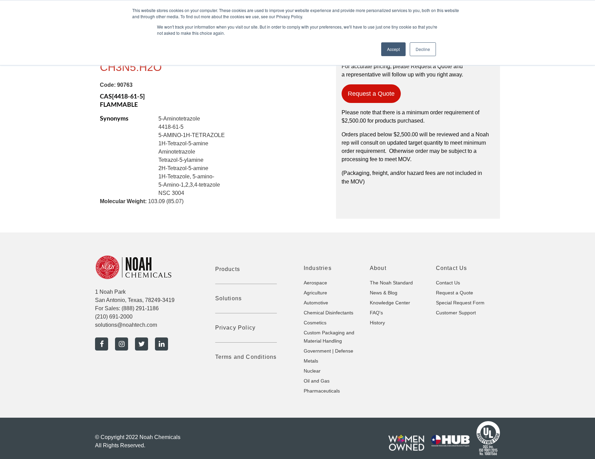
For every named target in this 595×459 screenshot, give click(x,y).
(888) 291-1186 (140, 308)
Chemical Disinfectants (328, 312)
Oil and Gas (317, 381)
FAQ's (376, 312)
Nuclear (312, 371)
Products (227, 269)
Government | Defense (328, 351)
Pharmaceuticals (322, 391)
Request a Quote (371, 93)
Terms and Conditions (246, 357)
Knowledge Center (390, 302)
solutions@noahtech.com (126, 325)
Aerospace (315, 282)
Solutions (228, 298)
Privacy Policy (235, 328)
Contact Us (448, 282)
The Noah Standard (391, 282)
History (377, 322)
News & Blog (383, 292)
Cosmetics (315, 322)
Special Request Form (460, 302)
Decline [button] (423, 49)
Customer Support (456, 312)
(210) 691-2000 (114, 317)
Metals (311, 361)
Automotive (316, 302)
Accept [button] (393, 49)
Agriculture (315, 292)
